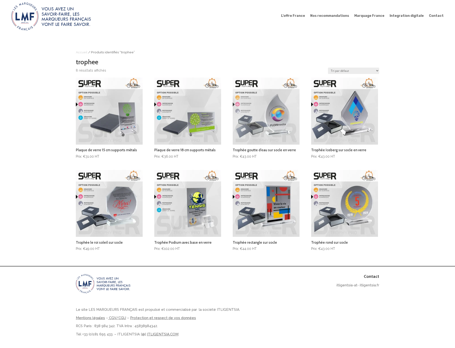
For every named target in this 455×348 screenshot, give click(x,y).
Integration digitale (407, 16)
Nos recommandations (329, 16)
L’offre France (293, 16)
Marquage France (369, 16)
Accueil (81, 52)
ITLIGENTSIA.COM (162, 334)
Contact (436, 16)
